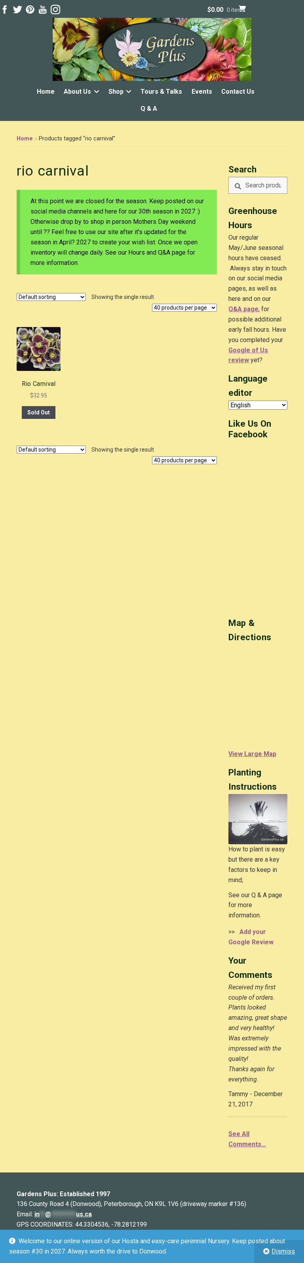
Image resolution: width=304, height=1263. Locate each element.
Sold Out (38, 412)
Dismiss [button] (283, 1251)
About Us (77, 91)
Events (202, 91)
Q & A (149, 108)
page (250, 309)
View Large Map (252, 754)
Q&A (235, 309)
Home (46, 91)
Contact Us (238, 91)
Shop (116, 91)
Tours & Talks (161, 91)
